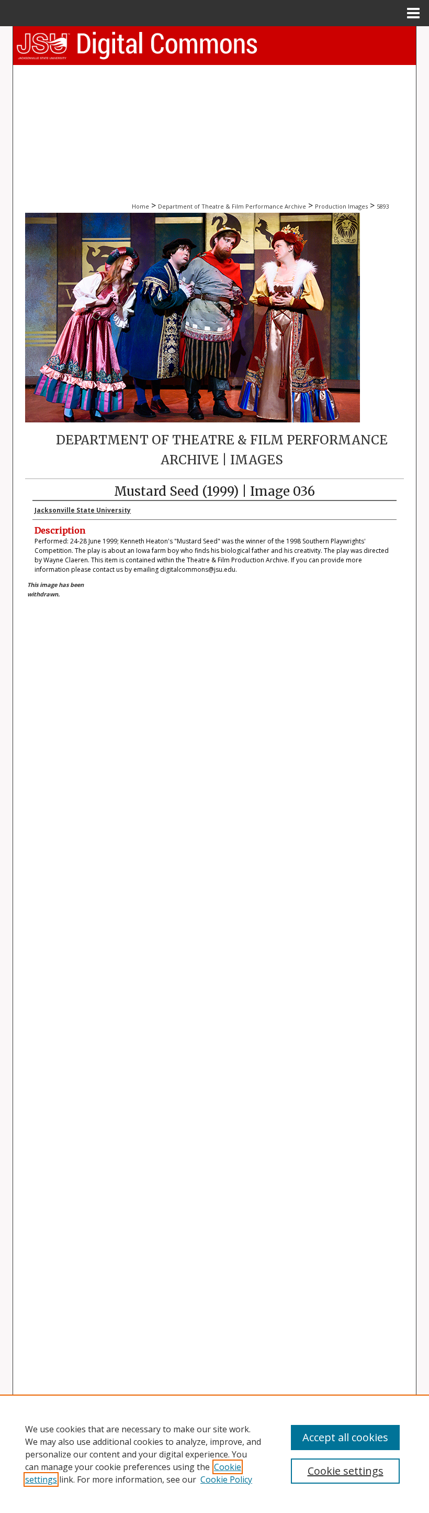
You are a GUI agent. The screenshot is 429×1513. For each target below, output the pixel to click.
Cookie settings (345, 1471)
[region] (214, 1454)
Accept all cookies (345, 1437)
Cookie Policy (226, 1479)
